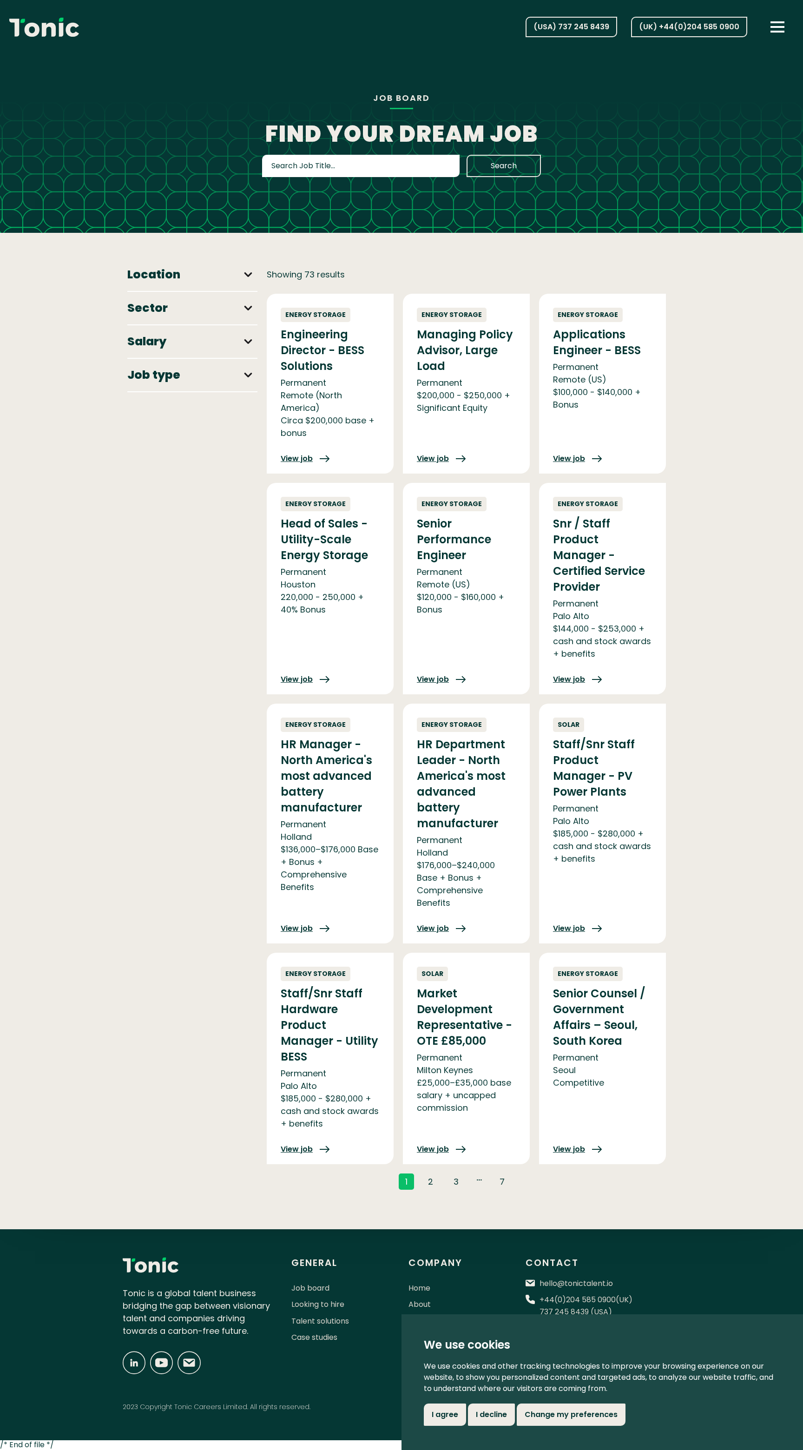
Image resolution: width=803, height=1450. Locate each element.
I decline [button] (491, 1414)
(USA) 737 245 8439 (571, 26)
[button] (777, 27)
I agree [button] (445, 1414)
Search (504, 165)
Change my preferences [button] (571, 1414)
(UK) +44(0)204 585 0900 (689, 26)
